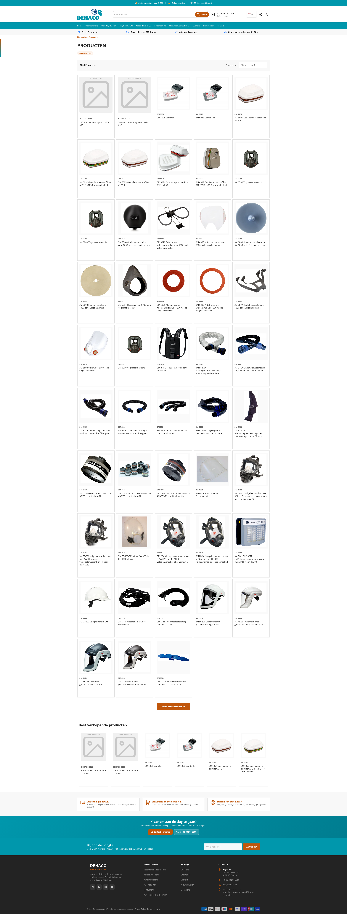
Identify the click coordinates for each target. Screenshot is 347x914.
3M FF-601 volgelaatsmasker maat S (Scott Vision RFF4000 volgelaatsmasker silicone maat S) (173, 559)
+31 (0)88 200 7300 (187, 832)
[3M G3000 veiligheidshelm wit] (96, 597)
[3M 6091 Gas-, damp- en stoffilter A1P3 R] (251, 93)
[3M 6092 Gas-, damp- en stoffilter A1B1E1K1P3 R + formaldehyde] (96, 158)
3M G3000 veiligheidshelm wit (93, 621)
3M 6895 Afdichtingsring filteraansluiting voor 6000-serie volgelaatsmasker (172, 307)
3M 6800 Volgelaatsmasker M (93, 242)
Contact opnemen (162, 832)
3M (158, 114)
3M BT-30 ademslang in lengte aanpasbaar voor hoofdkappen (132, 432)
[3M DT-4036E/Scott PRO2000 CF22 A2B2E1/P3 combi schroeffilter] (173, 469)
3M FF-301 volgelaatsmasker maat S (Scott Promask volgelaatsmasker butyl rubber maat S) (250, 496)
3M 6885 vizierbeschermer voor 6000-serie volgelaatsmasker (211, 243)
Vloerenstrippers (151, 874)
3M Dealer (185, 874)
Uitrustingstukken (108, 26)
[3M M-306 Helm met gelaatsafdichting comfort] (96, 657)
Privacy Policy (140, 909)
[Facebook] (99, 887)
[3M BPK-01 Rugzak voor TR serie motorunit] (173, 343)
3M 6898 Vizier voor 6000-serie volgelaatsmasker (94, 369)
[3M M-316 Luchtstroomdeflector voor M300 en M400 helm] (173, 657)
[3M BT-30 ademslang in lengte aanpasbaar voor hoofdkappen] (134, 406)
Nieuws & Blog (187, 884)
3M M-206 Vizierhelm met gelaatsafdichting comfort (208, 623)
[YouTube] (112, 887)
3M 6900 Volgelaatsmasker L (131, 367)
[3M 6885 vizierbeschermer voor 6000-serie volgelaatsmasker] (212, 218)
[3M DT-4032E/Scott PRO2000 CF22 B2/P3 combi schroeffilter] (96, 469)
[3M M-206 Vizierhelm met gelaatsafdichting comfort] (212, 597)
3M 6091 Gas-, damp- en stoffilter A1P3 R (220, 767)
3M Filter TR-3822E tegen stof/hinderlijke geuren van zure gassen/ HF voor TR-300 (249, 559)
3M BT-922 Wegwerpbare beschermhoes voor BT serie (209, 432)
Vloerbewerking (92, 26)
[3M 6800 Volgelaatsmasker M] (96, 218)
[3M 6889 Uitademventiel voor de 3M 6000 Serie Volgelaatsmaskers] (251, 218)
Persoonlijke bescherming (155, 895)
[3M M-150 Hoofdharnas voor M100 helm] (134, 597)
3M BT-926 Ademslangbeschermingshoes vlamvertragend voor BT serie (248, 433)
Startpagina (82, 37)
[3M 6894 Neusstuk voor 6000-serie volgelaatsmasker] (134, 280)
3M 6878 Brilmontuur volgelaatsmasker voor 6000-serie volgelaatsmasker (173, 245)
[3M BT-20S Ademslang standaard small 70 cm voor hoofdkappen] (96, 406)
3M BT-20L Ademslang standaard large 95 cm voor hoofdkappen (249, 369)
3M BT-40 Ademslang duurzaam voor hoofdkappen (172, 432)
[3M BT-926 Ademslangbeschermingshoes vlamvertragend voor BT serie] (251, 406)
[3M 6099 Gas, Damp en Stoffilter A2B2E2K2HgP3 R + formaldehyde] (212, 158)
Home (79, 26)
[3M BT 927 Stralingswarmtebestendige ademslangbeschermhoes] (212, 343)
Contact (220, 26)
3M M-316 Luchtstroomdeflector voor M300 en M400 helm (172, 683)
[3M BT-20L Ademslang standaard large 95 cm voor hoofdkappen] (251, 343)
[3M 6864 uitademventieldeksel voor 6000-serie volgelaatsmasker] (134, 218)
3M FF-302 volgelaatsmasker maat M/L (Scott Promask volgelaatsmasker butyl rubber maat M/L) (95, 560)
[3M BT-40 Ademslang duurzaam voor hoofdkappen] (173, 406)
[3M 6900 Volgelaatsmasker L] (134, 343)
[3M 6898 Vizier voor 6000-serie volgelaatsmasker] (96, 343)
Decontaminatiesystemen (155, 869)
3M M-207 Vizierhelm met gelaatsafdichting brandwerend (248, 623)
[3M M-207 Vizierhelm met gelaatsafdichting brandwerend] (251, 597)
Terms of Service (153, 909)
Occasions (185, 889)
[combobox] (160, 14)
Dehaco (83, 118)
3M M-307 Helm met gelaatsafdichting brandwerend (132, 683)
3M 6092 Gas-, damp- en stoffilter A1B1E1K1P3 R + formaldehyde (95, 183)
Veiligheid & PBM (126, 26)
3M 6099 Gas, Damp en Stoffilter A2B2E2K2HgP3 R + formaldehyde (212, 183)
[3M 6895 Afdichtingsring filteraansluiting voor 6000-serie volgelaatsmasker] (173, 280)
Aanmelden (251, 846)
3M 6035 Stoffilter (165, 117)
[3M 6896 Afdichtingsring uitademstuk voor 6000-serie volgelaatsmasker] (212, 280)
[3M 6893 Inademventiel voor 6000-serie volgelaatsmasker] (96, 280)
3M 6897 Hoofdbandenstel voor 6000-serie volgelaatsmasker (249, 306)
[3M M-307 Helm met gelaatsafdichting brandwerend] (134, 657)
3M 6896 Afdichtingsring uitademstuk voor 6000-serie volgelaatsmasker (209, 307)
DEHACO (98, 867)
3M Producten (150, 884)
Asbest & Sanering (143, 26)
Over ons (196, 26)
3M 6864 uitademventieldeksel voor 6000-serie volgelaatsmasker (134, 243)
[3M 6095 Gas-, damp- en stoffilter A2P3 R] (134, 158)
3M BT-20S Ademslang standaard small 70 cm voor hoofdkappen (94, 432)
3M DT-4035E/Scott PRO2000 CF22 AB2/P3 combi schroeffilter (134, 494)
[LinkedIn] (92, 887)
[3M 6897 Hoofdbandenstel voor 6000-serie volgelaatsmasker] (251, 280)
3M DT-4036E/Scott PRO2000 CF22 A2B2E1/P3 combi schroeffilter (173, 494)
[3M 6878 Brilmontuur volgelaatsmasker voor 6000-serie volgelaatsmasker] (173, 218)
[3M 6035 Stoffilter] (173, 93)
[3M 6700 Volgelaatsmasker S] (251, 158)
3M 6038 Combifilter (205, 117)
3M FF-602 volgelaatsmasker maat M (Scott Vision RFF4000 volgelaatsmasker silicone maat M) (212, 559)
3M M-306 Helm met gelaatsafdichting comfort (91, 683)
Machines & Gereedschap (179, 26)
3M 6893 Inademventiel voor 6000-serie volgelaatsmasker (93, 306)
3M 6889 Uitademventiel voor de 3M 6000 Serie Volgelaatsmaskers (250, 243)
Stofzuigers (149, 889)
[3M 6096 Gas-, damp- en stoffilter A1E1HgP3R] (173, 158)
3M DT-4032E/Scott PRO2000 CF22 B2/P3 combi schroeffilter (95, 494)
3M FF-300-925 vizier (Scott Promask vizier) (208, 494)
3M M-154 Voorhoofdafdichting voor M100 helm (171, 623)
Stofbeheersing (160, 26)
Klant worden (208, 26)
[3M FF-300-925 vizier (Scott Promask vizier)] (212, 469)
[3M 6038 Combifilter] (212, 93)
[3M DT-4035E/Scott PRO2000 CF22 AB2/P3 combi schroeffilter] (134, 469)
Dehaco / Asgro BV (100, 909)
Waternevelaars (151, 879)
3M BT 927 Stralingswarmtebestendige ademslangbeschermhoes (208, 370)
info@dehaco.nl (230, 884)
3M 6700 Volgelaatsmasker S (247, 182)
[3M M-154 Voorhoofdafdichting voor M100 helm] (173, 597)
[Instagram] (105, 887)
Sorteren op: (231, 65)
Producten (93, 37)
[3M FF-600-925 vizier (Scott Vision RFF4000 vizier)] (134, 532)
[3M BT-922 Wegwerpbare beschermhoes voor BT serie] (212, 406)
